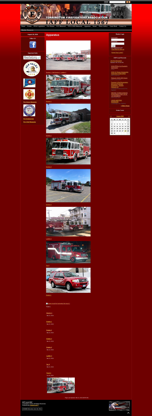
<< (111, 116)
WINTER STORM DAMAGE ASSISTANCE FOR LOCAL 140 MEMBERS (119, 94)
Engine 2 (49, 135)
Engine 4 (49, 204)
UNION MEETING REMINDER (116, 101)
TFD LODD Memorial (75, 26)
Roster (95, 26)
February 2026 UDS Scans (119, 78)
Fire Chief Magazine (29, 122)
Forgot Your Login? (117, 52)
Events (29, 26)
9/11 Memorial (61, 26)
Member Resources (27, 30)
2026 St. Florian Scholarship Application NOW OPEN (119, 73)
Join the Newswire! (116, 61)
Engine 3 (49, 167)
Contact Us (122, 26)
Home (23, 26)
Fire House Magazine (30, 102)
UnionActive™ (34, 405)
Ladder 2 (49, 239)
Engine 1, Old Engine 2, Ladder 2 (56, 72)
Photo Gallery (103, 26)
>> (129, 116)
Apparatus (87, 26)
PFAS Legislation (39, 26)
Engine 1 (49, 101)
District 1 (48, 295)
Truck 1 (48, 373)
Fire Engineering (28, 119)
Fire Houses (50, 26)
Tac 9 (47, 265)
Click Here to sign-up (117, 49)
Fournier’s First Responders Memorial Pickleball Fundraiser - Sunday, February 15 (119, 85)
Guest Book (113, 26)
